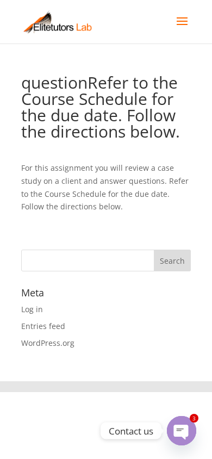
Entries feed (43, 326)
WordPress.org (47, 343)
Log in (32, 309)
